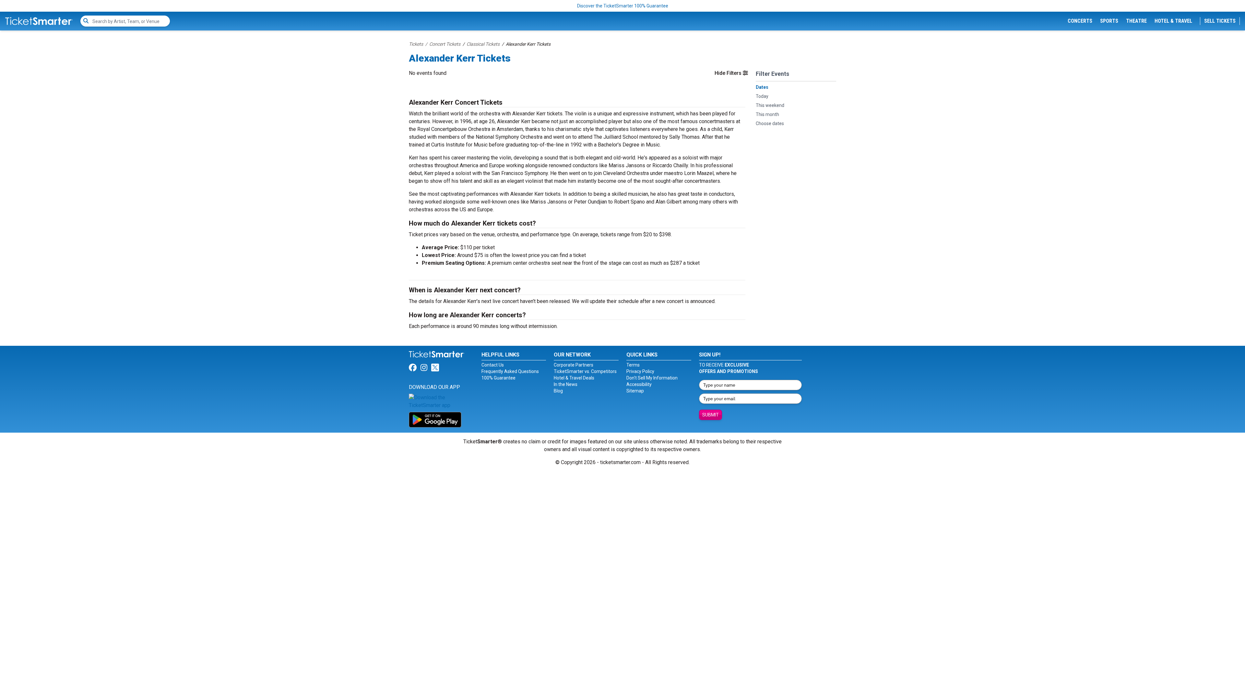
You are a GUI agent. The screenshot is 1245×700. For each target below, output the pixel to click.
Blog (558, 390)
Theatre (1136, 21)
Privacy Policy (640, 371)
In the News (565, 384)
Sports (1109, 21)
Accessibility (639, 384)
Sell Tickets (1220, 21)
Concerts (1080, 21)
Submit (710, 414)
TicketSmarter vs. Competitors (585, 371)
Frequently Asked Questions (510, 371)
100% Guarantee (498, 377)
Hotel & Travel (1173, 21)
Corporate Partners (573, 365)
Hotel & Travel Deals (574, 377)
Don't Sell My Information (652, 377)
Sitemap (635, 390)
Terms (633, 365)
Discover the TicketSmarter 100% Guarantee (622, 5)
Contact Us (492, 365)
